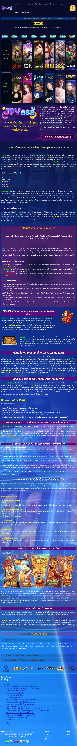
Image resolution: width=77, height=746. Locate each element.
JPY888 (38, 23)
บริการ (7, 724)
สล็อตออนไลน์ (47, 4)
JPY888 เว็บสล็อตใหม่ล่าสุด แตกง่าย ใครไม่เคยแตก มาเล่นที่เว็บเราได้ (24, 686)
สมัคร (23, 4)
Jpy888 (49, 157)
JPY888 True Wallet (7, 427)
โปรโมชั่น (38, 4)
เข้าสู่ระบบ (30, 4)
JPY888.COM (68, 166)
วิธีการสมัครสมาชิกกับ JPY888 (16, 706)
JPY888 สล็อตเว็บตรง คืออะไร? (15, 693)
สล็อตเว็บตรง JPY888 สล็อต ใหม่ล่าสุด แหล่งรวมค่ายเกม (22, 688)
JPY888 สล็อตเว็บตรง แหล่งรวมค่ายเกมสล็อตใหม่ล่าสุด (22, 699)
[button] (2, 668)
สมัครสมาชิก (28, 385)
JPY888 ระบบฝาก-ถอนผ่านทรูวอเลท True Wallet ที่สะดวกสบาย (24, 708)
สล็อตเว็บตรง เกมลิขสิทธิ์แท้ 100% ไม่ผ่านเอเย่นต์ (20, 702)
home (47, 734)
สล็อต (27, 155)
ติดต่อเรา (17, 12)
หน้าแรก (17, 4)
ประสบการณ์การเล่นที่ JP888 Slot (17, 717)
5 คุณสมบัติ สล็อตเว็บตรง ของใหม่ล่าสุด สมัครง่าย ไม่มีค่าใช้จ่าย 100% (28, 711)
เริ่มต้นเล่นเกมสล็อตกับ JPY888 (16, 690)
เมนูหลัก (8, 722)
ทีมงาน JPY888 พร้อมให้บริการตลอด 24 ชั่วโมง (21, 715)
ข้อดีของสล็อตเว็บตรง (15, 697)
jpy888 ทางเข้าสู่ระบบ (7, 383)
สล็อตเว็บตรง (5, 318)
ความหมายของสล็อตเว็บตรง (15, 695)
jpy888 (17, 166)
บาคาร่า (55, 4)
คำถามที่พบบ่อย (10, 719)
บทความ (62, 4)
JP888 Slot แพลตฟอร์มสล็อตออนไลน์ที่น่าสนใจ (20, 713)
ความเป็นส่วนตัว (26, 12)
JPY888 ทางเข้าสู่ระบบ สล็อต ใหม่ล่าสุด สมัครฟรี (20, 704)
